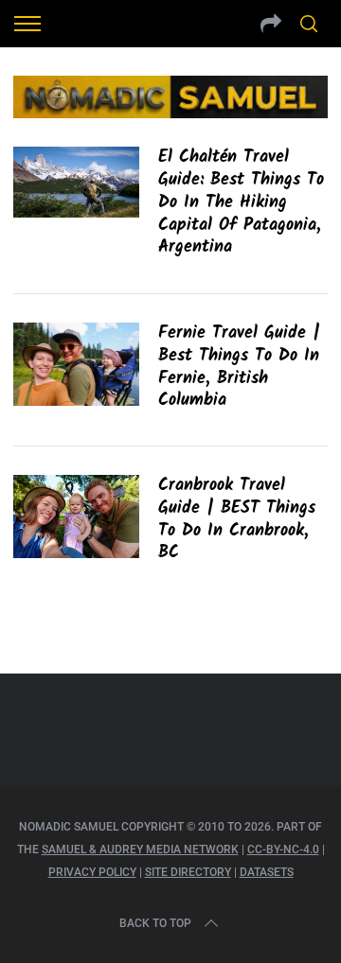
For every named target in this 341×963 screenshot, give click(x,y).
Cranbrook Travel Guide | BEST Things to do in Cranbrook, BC (236, 519)
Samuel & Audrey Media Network (140, 849)
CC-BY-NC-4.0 (283, 849)
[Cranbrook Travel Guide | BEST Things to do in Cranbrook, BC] (75, 516)
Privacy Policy (92, 872)
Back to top (155, 923)
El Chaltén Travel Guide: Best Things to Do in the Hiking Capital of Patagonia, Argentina (241, 202)
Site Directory (188, 872)
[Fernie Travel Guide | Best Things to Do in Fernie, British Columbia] (75, 364)
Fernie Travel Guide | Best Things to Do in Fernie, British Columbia (239, 367)
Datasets (267, 872)
